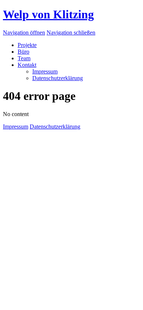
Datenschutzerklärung (57, 78)
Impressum (45, 71)
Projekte (27, 45)
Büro (23, 51)
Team (24, 58)
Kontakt (27, 65)
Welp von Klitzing (48, 14)
